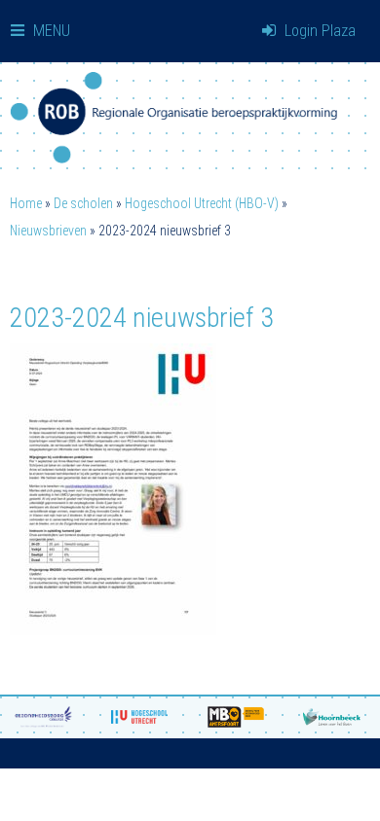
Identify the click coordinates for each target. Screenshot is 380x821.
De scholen (83, 203)
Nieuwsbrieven (48, 230)
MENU (49, 30)
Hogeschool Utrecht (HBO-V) (202, 203)
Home (26, 203)
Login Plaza (318, 30)
